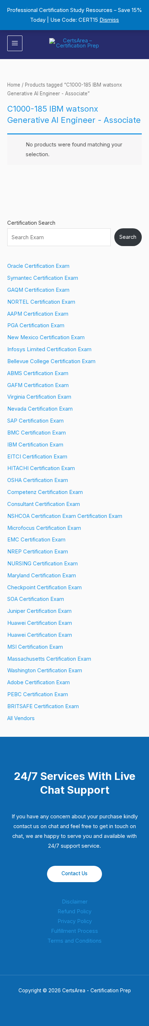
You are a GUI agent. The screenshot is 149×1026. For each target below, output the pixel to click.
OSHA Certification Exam (37, 480)
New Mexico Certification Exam (46, 337)
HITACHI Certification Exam (41, 468)
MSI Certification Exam (35, 647)
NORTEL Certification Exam (41, 302)
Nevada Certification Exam (40, 409)
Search (127, 237)
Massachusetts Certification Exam (49, 659)
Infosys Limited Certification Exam (49, 349)
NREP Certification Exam (37, 551)
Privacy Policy (75, 921)
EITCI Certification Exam (37, 456)
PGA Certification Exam (35, 325)
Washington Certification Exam (44, 670)
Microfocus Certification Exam (44, 528)
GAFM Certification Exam (38, 385)
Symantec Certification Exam (42, 278)
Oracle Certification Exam (38, 266)
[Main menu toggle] (14, 43)
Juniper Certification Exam (39, 611)
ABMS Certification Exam (37, 373)
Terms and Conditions (74, 941)
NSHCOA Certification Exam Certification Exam (64, 516)
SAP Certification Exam (35, 421)
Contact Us (74, 873)
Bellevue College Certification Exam (51, 361)
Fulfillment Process (74, 931)
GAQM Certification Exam (38, 290)
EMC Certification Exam (36, 539)
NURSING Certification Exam (42, 563)
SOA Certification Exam (35, 599)
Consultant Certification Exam (43, 504)
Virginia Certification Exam (39, 397)
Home (13, 85)
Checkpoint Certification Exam (44, 587)
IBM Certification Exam (35, 444)
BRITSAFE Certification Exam (43, 706)
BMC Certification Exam (36, 432)
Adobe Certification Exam (38, 682)
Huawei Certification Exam (39, 623)
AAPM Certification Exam (37, 314)
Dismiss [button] (109, 20)
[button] (139, 43)
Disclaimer (75, 901)
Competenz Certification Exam (45, 492)
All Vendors (21, 718)
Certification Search (31, 223)
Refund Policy (74, 911)
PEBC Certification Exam (37, 694)
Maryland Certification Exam (41, 575)
